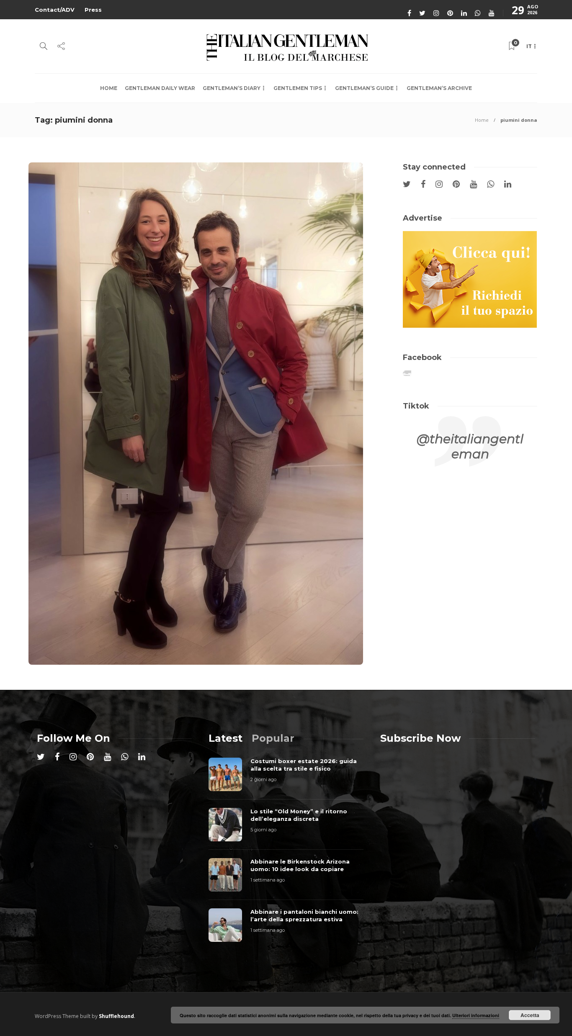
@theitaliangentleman (470, 446)
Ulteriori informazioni (475, 1015)
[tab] (225, 738)
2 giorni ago (263, 779)
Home (108, 88)
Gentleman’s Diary (231, 88)
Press (93, 9)
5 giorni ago (263, 830)
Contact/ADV (55, 9)
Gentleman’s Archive (439, 88)
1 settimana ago (267, 880)
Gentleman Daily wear (160, 88)
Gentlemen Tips (297, 88)
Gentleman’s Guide (364, 88)
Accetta (529, 1015)
